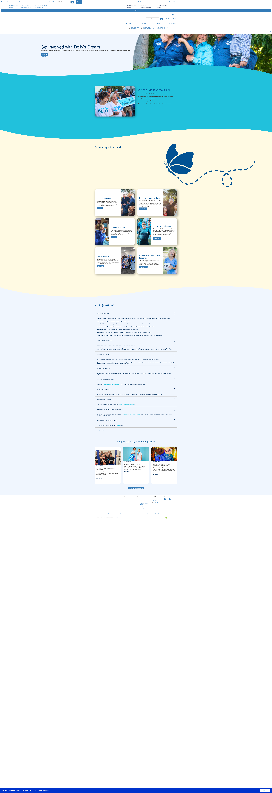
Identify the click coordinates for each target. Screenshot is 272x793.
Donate (174, 18)
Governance (142, 514)
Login (136, 10)
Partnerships (100, 266)
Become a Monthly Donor (146, 7)
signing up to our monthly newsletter (132, 414)
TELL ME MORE (144, 267)
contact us (117, 425)
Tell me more (157, 238)
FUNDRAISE (44, 54)
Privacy (109, 514)
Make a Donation (144, 5)
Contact (128, 501)
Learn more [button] (46, 790)
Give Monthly (143, 208)
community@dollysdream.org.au (126, 404)
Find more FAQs (101, 431)
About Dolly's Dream (131, 5)
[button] (157, 89)
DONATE (44, 57)
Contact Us (129, 7)
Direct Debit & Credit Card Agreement (155, 514)
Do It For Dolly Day (144, 499)
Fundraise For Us (160, 7)
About (126, 1)
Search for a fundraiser (156, 499)
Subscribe (128, 514)
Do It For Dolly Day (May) (162, 5)
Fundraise (156, 1)
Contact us (134, 514)
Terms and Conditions (155, 503)
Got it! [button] (265, 790)
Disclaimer (116, 514)
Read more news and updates (136, 488)
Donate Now (141, 1)
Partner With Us (172, 1)
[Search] (161, 19)
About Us (128, 499)
